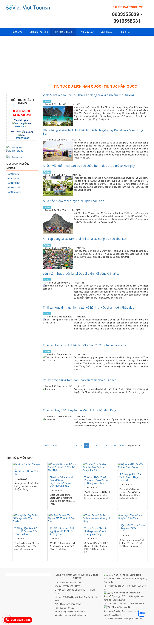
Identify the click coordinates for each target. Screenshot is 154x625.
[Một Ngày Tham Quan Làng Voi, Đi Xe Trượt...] (132, 517)
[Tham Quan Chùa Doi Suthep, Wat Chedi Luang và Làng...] (97, 518)
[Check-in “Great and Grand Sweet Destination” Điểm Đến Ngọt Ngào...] (62, 467)
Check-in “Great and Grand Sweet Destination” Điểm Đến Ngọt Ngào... (61, 481)
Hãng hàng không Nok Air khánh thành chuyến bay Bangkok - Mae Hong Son (93, 132)
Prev (55, 445)
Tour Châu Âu (13, 178)
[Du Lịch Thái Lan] (28, 8)
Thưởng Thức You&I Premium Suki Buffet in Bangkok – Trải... (96, 480)
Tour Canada (12, 173)
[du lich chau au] (14, 150)
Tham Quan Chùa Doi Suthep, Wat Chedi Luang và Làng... (96, 531)
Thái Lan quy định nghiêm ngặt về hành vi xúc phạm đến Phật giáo (88, 307)
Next (114, 445)
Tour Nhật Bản (13, 182)
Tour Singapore (13, 191)
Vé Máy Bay (87, 32)
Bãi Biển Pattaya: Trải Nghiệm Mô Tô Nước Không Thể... (61, 531)
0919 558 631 (22, 126)
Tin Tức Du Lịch (63, 32)
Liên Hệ (125, 32)
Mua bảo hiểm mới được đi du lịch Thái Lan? (73, 201)
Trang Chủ (16, 32)
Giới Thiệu (107, 32)
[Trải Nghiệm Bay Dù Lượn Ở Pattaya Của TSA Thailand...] (27, 518)
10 (107, 445)
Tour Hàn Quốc (13, 187)
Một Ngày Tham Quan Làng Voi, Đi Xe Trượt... (132, 528)
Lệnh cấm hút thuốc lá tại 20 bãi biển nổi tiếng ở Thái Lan (82, 273)
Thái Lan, (47, 101)
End (122, 445)
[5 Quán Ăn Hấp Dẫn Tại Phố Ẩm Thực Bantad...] (132, 466)
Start (47, 445)
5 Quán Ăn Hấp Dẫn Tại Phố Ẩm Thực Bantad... (130, 477)
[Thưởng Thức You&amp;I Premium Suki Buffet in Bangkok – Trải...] (97, 467)
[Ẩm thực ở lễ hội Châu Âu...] (27, 464)
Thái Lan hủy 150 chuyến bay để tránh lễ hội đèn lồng (79, 410)
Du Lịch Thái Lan (38, 32)
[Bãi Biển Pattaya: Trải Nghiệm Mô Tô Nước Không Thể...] (62, 518)
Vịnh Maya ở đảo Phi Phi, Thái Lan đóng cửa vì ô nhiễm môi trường (88, 95)
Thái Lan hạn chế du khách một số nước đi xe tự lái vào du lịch (86, 345)
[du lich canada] (14, 156)
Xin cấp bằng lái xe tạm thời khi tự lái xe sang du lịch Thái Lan (85, 239)
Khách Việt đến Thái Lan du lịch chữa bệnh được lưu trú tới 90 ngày (89, 166)
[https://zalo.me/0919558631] (18, 123)
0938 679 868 (22, 138)
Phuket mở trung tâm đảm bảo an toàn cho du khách (79, 380)
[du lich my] (14, 146)
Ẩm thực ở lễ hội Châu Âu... (27, 473)
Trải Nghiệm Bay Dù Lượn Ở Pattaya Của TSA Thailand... (25, 531)
